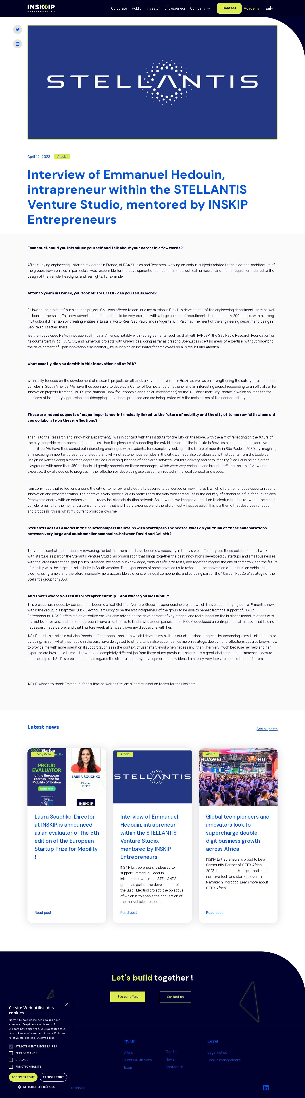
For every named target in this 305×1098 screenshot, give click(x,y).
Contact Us (175, 1067)
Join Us (171, 1052)
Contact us (175, 997)
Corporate (119, 8)
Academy (252, 8)
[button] (201, 8)
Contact (229, 8)
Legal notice (217, 1052)
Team (127, 1068)
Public (137, 8)
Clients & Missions (137, 1060)
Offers (128, 1052)
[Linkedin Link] (266, 1088)
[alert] (37, 1047)
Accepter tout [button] (23, 1077)
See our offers (127, 997)
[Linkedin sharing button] (17, 43)
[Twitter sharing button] (17, 29)
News (170, 1059)
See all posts (267, 729)
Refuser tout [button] (53, 1077)
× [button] (66, 1004)
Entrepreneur (175, 8)
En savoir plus (45, 1038)
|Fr (269, 8)
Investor (153, 8)
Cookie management (224, 1060)
